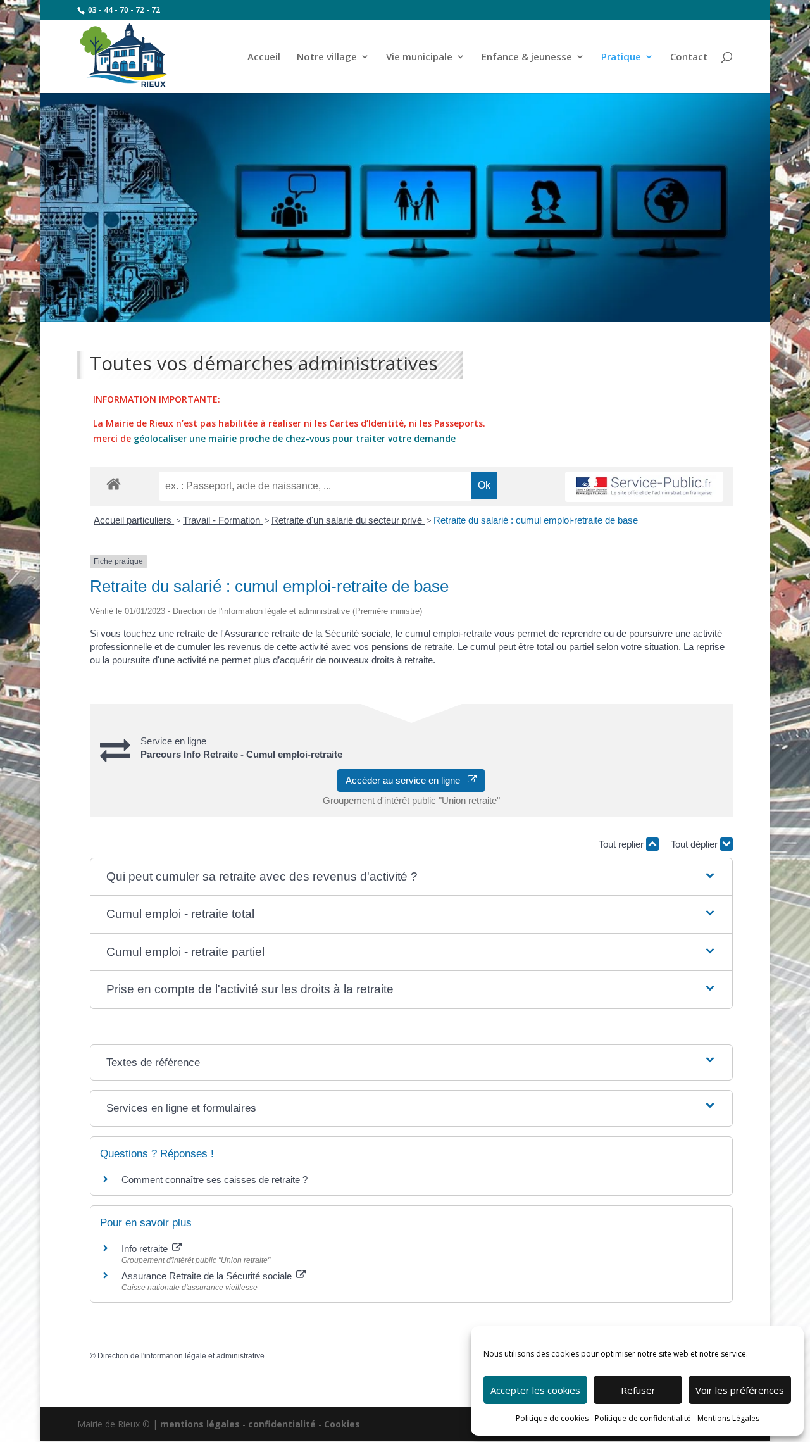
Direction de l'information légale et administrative (181, 1355)
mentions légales (200, 1424)
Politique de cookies (552, 1418)
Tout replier (622, 844)
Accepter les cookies (535, 1390)
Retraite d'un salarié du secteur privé (348, 520)
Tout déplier (695, 844)
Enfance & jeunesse (527, 57)
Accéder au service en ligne (407, 780)
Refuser (638, 1390)
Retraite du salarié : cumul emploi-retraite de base (535, 520)
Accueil (263, 57)
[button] (411, 877)
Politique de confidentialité (643, 1418)
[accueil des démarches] (113, 483)
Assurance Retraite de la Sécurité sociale (208, 1275)
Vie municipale (419, 57)
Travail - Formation (223, 520)
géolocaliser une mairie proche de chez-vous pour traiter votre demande (295, 438)
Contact (688, 57)
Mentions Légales (728, 1418)
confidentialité (282, 1424)
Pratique (621, 57)
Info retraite (146, 1248)
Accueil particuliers (134, 520)
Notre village (327, 57)
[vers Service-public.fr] (644, 487)
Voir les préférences (739, 1390)
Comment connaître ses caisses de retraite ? (215, 1179)
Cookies (342, 1424)
